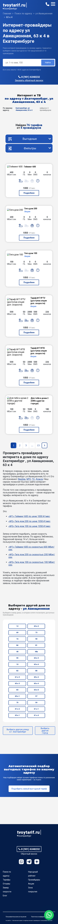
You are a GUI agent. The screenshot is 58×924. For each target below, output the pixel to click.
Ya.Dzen (36, 861)
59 (36, 703)
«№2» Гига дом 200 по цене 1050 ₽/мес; (29, 521)
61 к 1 (36, 709)
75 (17, 703)
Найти (48, 62)
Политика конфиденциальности (41, 916)
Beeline (21, 479)
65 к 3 (17, 683)
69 (17, 633)
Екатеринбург (10, 8)
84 (17, 645)
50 (36, 639)
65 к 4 (36, 683)
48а (36, 652)
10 (17, 664)
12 (17, 626)
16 (17, 639)
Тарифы (6, 880)
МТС (28, 479)
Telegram (29, 861)
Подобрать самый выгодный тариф (29, 789)
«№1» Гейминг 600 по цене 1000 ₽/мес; (29, 516)
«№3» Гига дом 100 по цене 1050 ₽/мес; (29, 526)
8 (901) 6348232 (30, 76)
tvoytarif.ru (14, 5)
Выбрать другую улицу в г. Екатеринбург (18, 730)
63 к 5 (36, 690)
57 (36, 696)
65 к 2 (36, 677)
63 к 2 (36, 626)
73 (36, 633)
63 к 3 (36, 658)
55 (17, 658)
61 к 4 (36, 715)
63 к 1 (17, 715)
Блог (5, 895)
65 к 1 (17, 696)
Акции (31, 884)
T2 (33, 479)
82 (17, 671)
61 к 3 (17, 677)
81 (36, 645)
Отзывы (6, 884)
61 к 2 (17, 709)
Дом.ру (39, 479)
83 (17, 690)
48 (17, 652)
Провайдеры (34, 880)
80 (36, 671)
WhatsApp (21, 861)
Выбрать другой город (45, 730)
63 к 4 (36, 664)
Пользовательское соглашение (16, 916)
